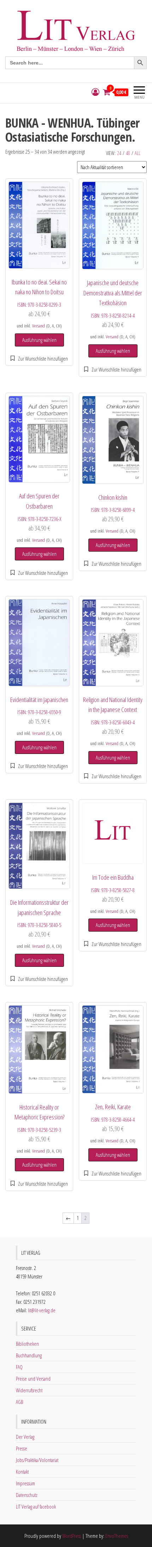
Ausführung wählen (39, 339)
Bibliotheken (27, 1343)
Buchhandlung (29, 1355)
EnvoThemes (116, 1535)
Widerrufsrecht (29, 1390)
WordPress (71, 1535)
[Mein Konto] (95, 92)
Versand (38, 326)
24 (119, 153)
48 (128, 153)
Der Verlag (25, 1436)
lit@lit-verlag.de (41, 1310)
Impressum (25, 1483)
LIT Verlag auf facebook (36, 1506)
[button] (39, 358)
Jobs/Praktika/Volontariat (37, 1459)
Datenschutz (26, 1494)
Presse (21, 1448)
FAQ (19, 1366)
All (137, 153)
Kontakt (22, 1471)
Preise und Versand (33, 1378)
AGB (19, 1401)
